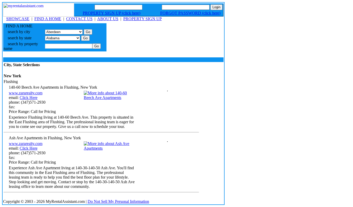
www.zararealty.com (25, 93)
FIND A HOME (47, 19)
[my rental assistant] (38, 15)
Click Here (28, 97)
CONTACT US (79, 19)
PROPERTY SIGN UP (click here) (111, 13)
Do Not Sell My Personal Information (118, 201)
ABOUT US (107, 19)
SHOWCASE (17, 19)
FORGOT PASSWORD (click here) (190, 13)
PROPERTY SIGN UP (142, 19)
